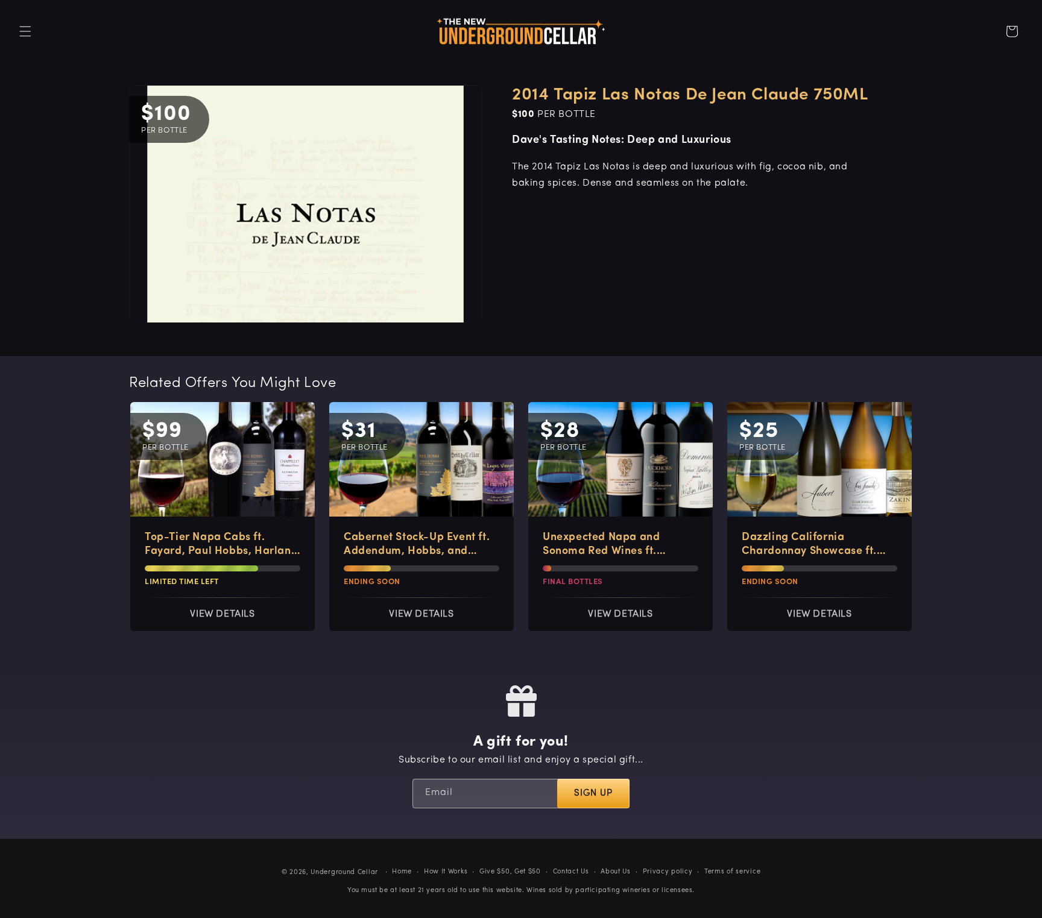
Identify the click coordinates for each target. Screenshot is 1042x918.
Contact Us (571, 872)
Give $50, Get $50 (510, 872)
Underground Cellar (344, 872)
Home (402, 872)
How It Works (445, 872)
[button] (25, 31)
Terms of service (732, 872)
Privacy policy (668, 872)
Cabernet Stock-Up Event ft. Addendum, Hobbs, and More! (417, 545)
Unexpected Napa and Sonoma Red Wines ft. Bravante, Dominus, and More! (606, 545)
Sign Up (593, 793)
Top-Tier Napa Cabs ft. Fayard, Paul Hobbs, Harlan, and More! (219, 545)
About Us (616, 872)
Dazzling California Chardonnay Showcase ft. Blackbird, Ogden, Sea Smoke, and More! (809, 545)
